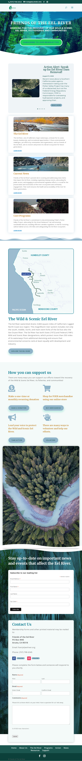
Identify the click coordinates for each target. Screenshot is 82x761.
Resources (35, 750)
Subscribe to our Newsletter (41, 42)
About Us (23, 748)
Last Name (13, 594)
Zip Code (13, 601)
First (13, 679)
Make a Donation (18, 408)
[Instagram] (47, 2)
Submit (15, 736)
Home (13, 748)
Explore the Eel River (20, 351)
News (66, 748)
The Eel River (36, 748)
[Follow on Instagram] (29, 658)
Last (43, 679)
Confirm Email (46, 690)
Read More (56, 105)
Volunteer (50, 440)
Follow (21, 658)
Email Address (15, 579)
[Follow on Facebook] (14, 658)
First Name (14, 587)
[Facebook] (44, 2)
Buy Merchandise (53, 408)
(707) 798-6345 (16, 2)
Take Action (16, 440)
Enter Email (16, 690)
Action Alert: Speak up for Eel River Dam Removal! (56, 69)
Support (45, 750)
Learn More (18, 151)
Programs (48, 748)
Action (58, 748)
